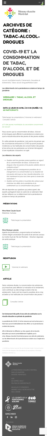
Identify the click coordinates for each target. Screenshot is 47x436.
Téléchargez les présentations (13, 117)
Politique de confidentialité (20, 383)
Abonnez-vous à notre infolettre (22, 389)
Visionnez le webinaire (33, 117)
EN (39, 2)
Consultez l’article (9, 120)
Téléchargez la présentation (21, 220)
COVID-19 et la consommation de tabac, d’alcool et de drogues (21, 63)
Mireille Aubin (32, 83)
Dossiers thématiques (18, 374)
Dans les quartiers (17, 372)
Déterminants (16, 80)
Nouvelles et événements (20, 387)
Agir (12, 378)
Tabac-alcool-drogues (20, 83)
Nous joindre (15, 392)
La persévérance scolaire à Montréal (24, 370)
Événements (26, 80)
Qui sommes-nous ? (17, 381)
